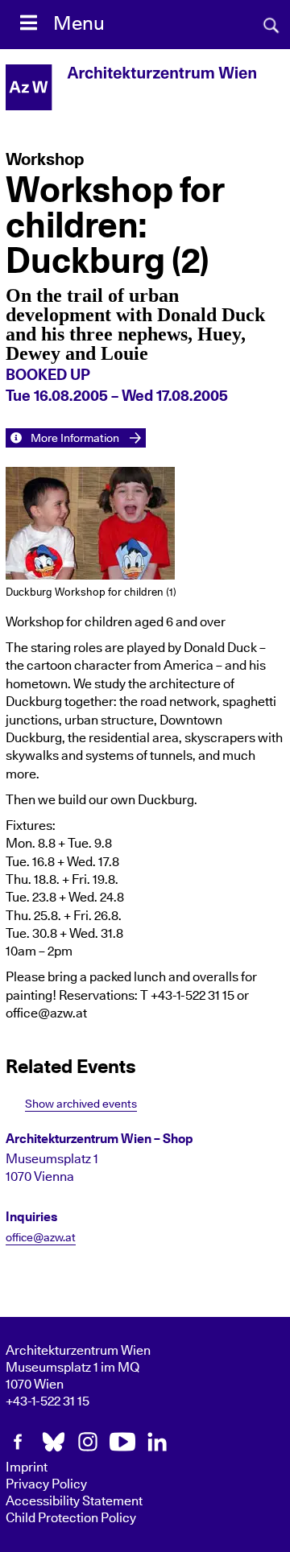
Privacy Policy (46, 1484)
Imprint (27, 1467)
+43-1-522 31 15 (47, 1401)
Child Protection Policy (71, 1518)
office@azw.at (41, 1238)
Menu (79, 24)
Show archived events (81, 1104)
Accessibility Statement (74, 1501)
